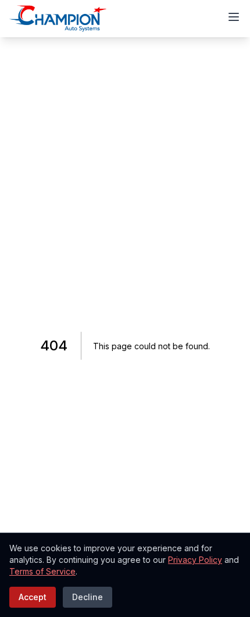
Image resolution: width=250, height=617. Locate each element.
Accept (33, 597)
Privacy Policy (195, 560)
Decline (87, 597)
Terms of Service (42, 571)
